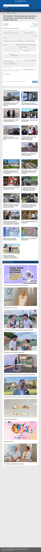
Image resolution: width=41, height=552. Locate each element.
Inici (3, 13)
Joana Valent (6, 25)
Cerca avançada (5, 7)
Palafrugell (35, 25)
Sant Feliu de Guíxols (16, 135)
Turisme (4, 118)
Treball (13, 13)
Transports (23, 101)
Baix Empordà (35, 23)
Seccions (4, 10)
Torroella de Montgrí (34, 101)
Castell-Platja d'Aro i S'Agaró (33, 135)
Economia (8, 13)
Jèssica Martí (6, 23)
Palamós (18, 101)
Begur (37, 169)
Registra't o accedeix (22, 81)
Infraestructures (6, 101)
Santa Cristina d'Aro (34, 118)
